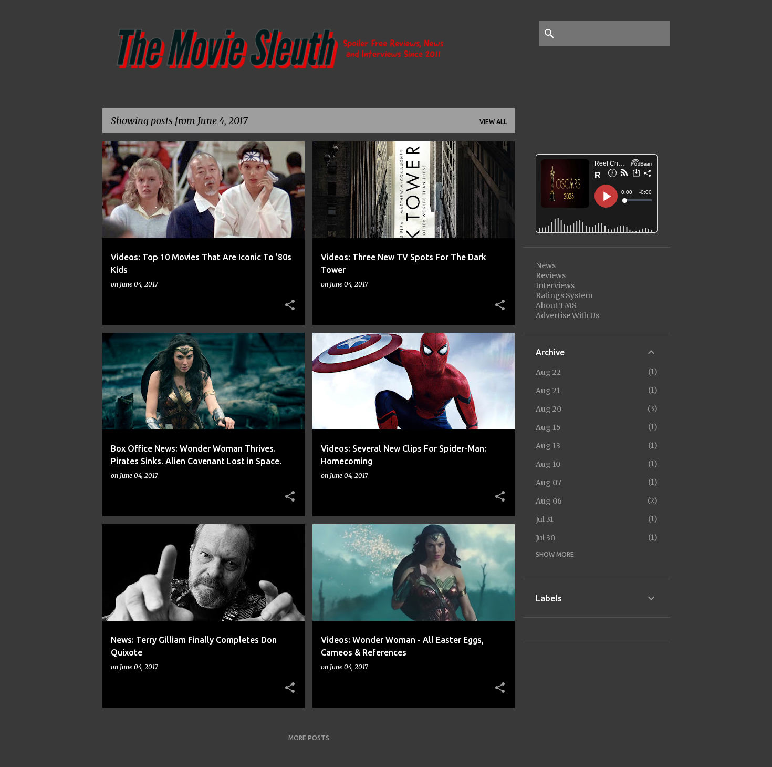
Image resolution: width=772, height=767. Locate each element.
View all (493, 121)
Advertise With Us (567, 315)
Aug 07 (548, 482)
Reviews (551, 275)
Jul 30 (545, 538)
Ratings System (564, 295)
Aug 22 (548, 372)
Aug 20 (548, 409)
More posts (308, 737)
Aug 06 (549, 501)
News (546, 265)
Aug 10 (548, 464)
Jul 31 (545, 519)
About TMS (556, 305)
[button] (290, 305)
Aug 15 (548, 427)
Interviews (555, 285)
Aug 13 (548, 446)
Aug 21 (548, 390)
